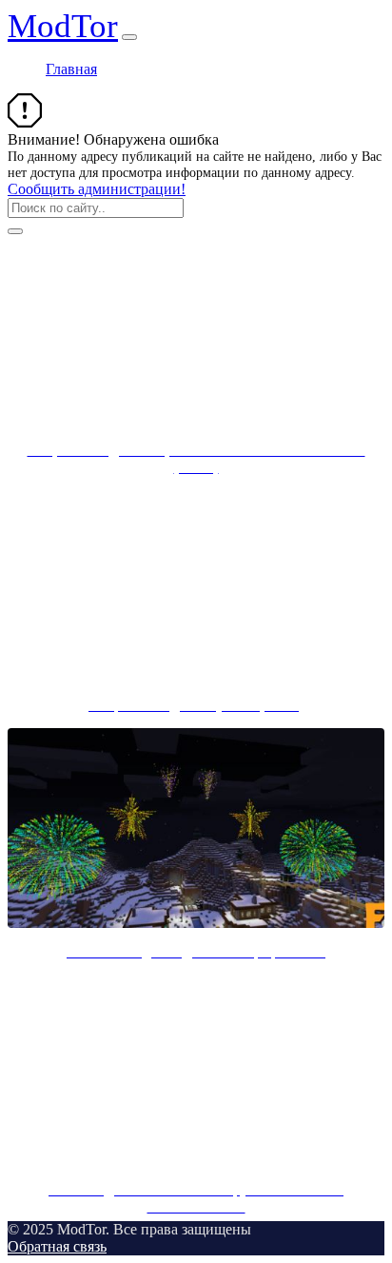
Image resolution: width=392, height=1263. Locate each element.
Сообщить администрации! (97, 189)
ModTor (63, 26)
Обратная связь (57, 1246)
